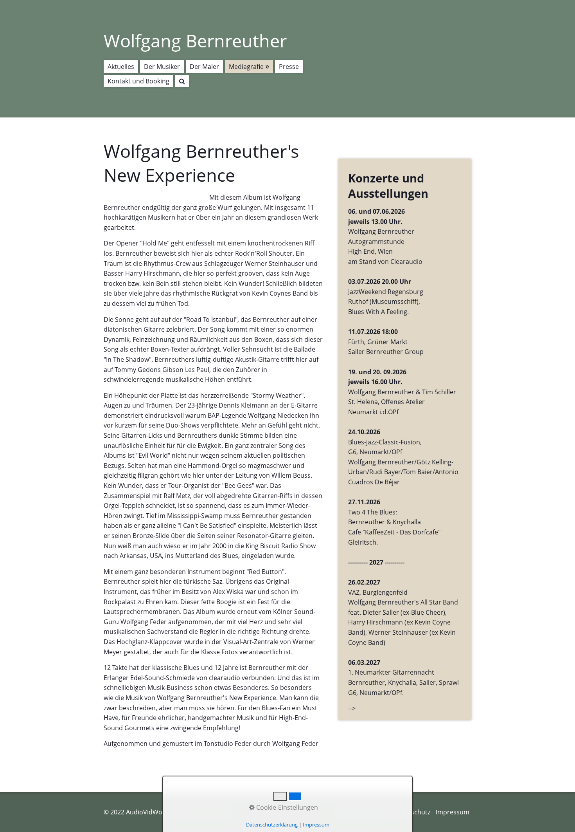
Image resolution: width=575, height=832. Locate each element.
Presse (289, 66)
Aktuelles (121, 66)
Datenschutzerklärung (272, 824)
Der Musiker (162, 66)
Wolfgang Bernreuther (195, 40)
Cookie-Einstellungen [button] (286, 807)
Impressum (452, 812)
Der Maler (204, 66)
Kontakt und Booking (138, 81)
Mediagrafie (246, 66)
